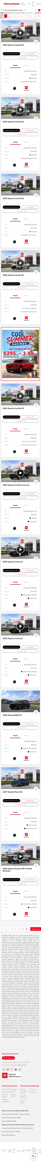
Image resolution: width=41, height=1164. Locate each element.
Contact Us (9, 1058)
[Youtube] (16, 1069)
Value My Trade (23, 1102)
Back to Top (36, 929)
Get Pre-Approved (29, 53)
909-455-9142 (22, 1065)
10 (35, 16)
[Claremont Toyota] (11, 4)
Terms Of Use (14, 1150)
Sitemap (19, 1150)
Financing (24, 1085)
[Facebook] (4, 1069)
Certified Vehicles (4, 1096)
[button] (36, 42)
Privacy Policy (10, 1150)
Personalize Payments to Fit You (11, 53)
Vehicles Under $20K (5, 1100)
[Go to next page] (38, 16)
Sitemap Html (24, 1150)
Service (14, 1085)
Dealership (34, 1085)
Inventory (6, 1085)
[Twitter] (12, 1069)
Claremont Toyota (4, 1150)
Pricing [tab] (25, 65)
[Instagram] (8, 1069)
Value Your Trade (22, 57)
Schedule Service (14, 1090)
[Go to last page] (26, 929)
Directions (32, 1092)
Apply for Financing (23, 1097)
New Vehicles (6, 1089)
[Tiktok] (20, 1069)
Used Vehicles (6, 1092)
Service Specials (13, 1095)
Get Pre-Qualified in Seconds (24, 1091)
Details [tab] (15, 65)
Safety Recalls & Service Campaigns (35, 1150)
